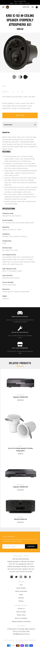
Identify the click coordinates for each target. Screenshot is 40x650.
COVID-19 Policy (21, 612)
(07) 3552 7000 (24, 631)
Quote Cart (26, 7)
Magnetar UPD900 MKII (20, 397)
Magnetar (20, 395)
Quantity (5, 91)
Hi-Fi (21, 585)
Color (4, 86)
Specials (21, 598)
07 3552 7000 (22, 1)
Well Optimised (20, 642)
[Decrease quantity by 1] (13, 92)
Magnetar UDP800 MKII (20, 487)
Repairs (21, 601)
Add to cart (20, 115)
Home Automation (21, 591)
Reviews (21, 3)
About (11, 3)
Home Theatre (21, 588)
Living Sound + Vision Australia (15, 640)
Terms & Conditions (21, 618)
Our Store (27, 3)
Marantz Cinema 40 (20, 519)
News (16, 3)
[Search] (32, 7)
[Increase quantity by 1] (22, 92)
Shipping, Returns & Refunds (21, 621)
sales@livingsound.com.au (21, 634)
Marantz (20, 517)
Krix (20, 12)
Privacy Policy (21, 615)
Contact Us (21, 608)
